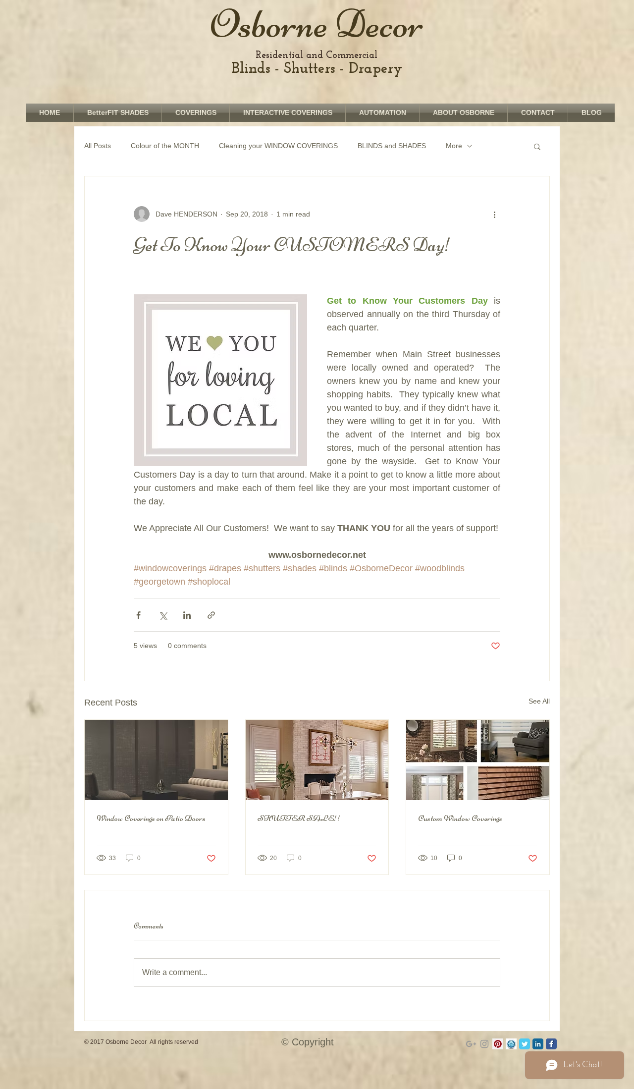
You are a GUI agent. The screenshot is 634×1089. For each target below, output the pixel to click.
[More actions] (494, 214)
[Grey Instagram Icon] (484, 1043)
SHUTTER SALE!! (299, 818)
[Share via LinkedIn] (187, 615)
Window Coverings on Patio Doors (151, 818)
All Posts (97, 146)
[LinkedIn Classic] (537, 1043)
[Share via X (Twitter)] (162, 615)
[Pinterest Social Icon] (497, 1043)
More (454, 146)
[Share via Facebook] (138, 615)
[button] (537, 146)
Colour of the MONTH (165, 146)
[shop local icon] (511, 1043)
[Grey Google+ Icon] (471, 1043)
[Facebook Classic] (551, 1043)
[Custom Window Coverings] (477, 760)
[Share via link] (211, 615)
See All (539, 701)
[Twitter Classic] (524, 1043)
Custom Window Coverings (460, 818)
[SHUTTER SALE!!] (317, 760)
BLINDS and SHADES (392, 146)
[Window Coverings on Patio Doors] (156, 760)
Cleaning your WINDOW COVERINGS (278, 146)
